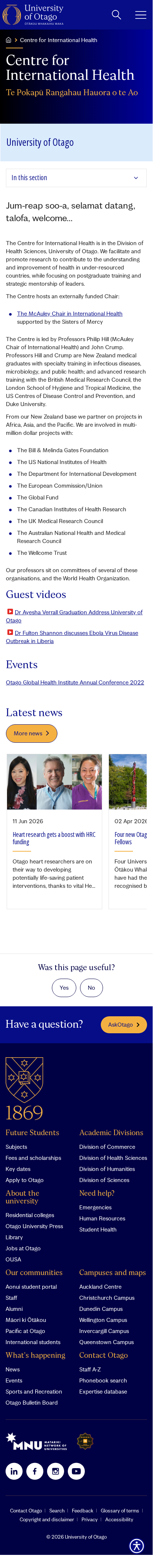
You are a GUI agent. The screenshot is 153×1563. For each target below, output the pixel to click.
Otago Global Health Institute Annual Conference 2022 (75, 682)
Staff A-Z (90, 1369)
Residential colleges (30, 1215)
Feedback (82, 1510)
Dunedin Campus (101, 1309)
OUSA (13, 1259)
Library (14, 1237)
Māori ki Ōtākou (26, 1320)
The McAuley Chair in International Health (70, 313)
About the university (22, 1197)
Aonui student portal (31, 1286)
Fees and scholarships (33, 1158)
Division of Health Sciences (113, 1158)
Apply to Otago (25, 1180)
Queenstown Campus (106, 1342)
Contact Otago (103, 1356)
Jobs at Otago (23, 1248)
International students (33, 1342)
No (91, 987)
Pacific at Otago (25, 1331)
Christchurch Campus (106, 1298)
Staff (11, 1298)
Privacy (90, 1519)
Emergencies (95, 1207)
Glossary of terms (120, 1510)
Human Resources (102, 1218)
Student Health (98, 1229)
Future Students (32, 1133)
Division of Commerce (107, 1147)
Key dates (18, 1169)
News (13, 1369)
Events (14, 1380)
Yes (64, 987)
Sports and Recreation (34, 1391)
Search (56, 1510)
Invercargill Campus (104, 1331)
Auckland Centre (100, 1286)
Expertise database (103, 1391)
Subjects (16, 1147)
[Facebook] (34, 1471)
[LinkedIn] (14, 1471)
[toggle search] (116, 15)
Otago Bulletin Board (32, 1402)
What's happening (35, 1356)
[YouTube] (76, 1471)
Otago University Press (34, 1226)
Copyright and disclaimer (47, 1519)
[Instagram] (55, 1471)
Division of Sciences (104, 1180)
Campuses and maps (112, 1273)
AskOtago (120, 1024)
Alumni (14, 1309)
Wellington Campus (103, 1320)
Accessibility (119, 1519)
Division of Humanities (107, 1169)
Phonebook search (103, 1380)
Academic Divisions (111, 1133)
